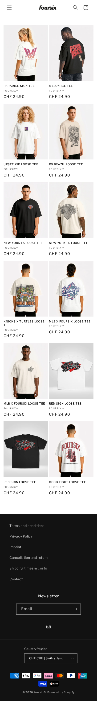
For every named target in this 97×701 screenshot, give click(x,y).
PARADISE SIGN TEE (19, 86)
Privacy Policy (20, 536)
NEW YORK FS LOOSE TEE (23, 243)
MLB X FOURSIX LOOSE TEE (70, 321)
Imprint (15, 547)
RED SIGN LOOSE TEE (65, 403)
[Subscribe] (75, 609)
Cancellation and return (28, 558)
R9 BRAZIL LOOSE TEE (66, 164)
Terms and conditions (26, 526)
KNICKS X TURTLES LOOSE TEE (24, 323)
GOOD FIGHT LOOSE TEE (67, 482)
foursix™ (40, 692)
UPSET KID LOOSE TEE (21, 164)
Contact (16, 579)
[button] (9, 7)
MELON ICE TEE (61, 86)
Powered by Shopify (61, 692)
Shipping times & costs (28, 568)
